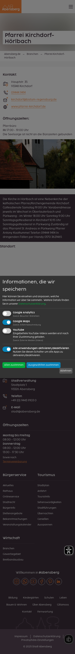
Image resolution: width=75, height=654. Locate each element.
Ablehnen (66, 371)
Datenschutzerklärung (32, 304)
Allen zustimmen (14, 365)
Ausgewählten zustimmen (43, 365)
